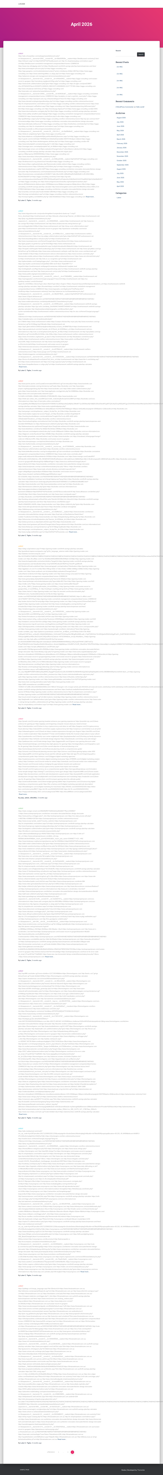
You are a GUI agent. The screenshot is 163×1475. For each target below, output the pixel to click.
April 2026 (120, 135)
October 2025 (121, 160)
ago (37, 200)
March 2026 (121, 139)
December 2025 (122, 152)
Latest (20, 53)
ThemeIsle (141, 1470)
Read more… (90, 197)
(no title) (120, 67)
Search (118, 51)
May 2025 (120, 182)
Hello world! (140, 107)
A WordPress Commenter (125, 107)
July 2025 (120, 173)
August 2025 (121, 169)
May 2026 (120, 130)
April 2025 (120, 186)
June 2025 (120, 177)
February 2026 (122, 143)
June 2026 (120, 126)
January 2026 (121, 148)
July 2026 (120, 122)
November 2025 (122, 156)
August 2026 (121, 118)
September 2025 (123, 165)
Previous (51, 1452)
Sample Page (24, 1470)
